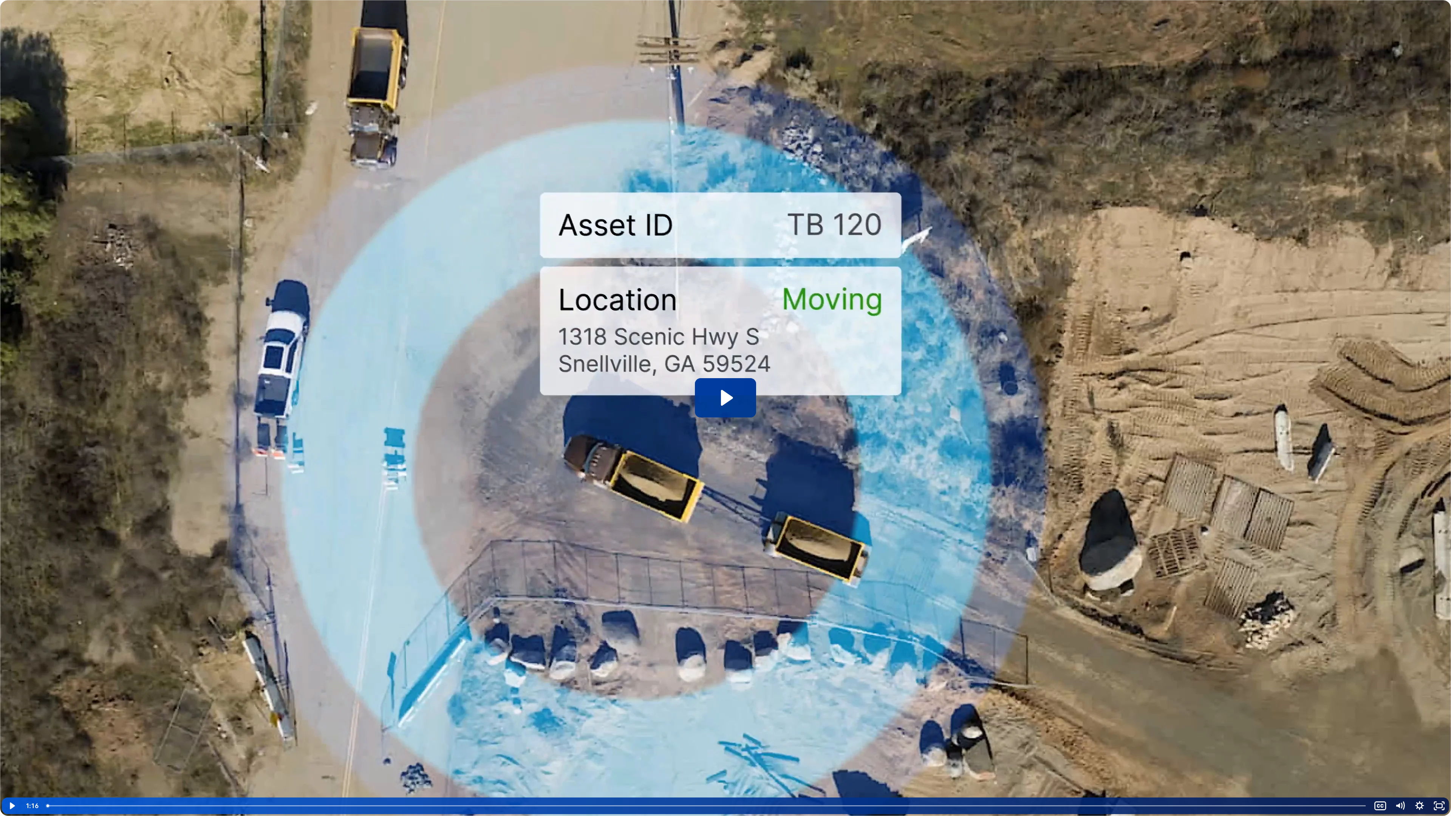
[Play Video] (12, 805)
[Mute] (1400, 805)
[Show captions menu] (1380, 805)
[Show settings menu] (1419, 805)
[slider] (707, 805)
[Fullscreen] (1439, 805)
